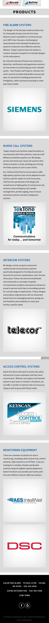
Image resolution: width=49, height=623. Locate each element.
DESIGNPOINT (27, 620)
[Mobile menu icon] (43, 4)
